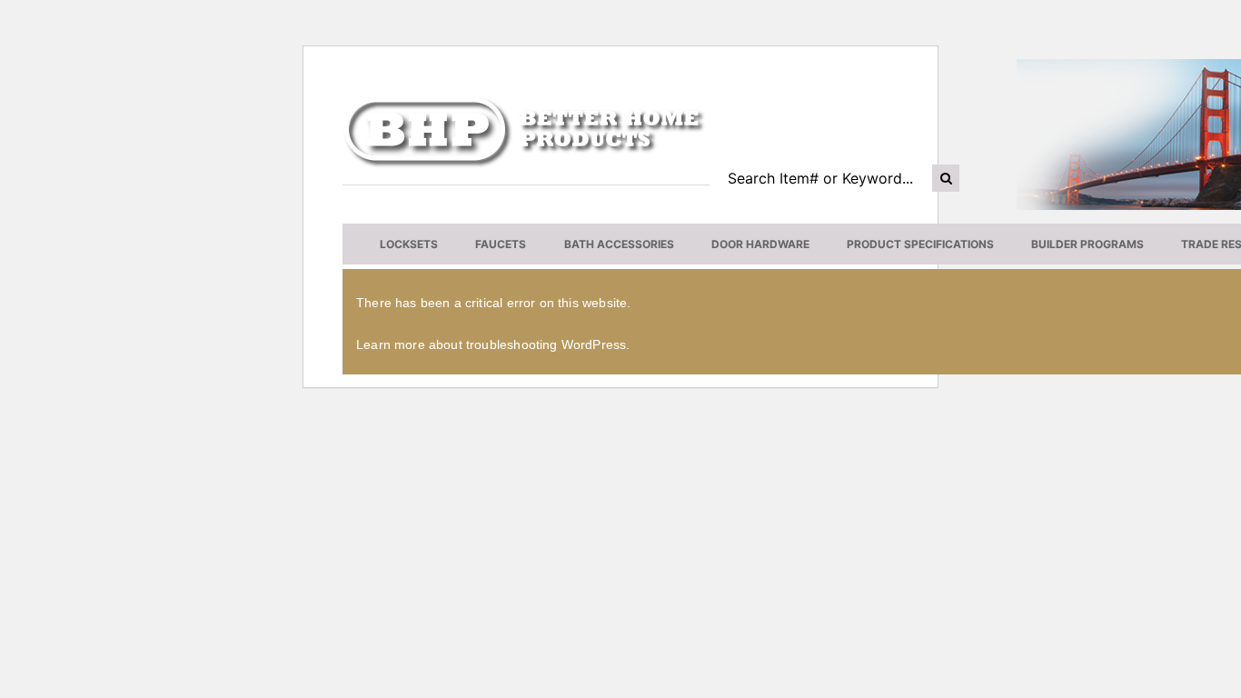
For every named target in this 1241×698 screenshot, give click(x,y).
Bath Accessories (619, 244)
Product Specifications (920, 244)
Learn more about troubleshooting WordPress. (493, 344)
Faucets (500, 244)
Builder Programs (1087, 244)
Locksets (409, 244)
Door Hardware (760, 244)
